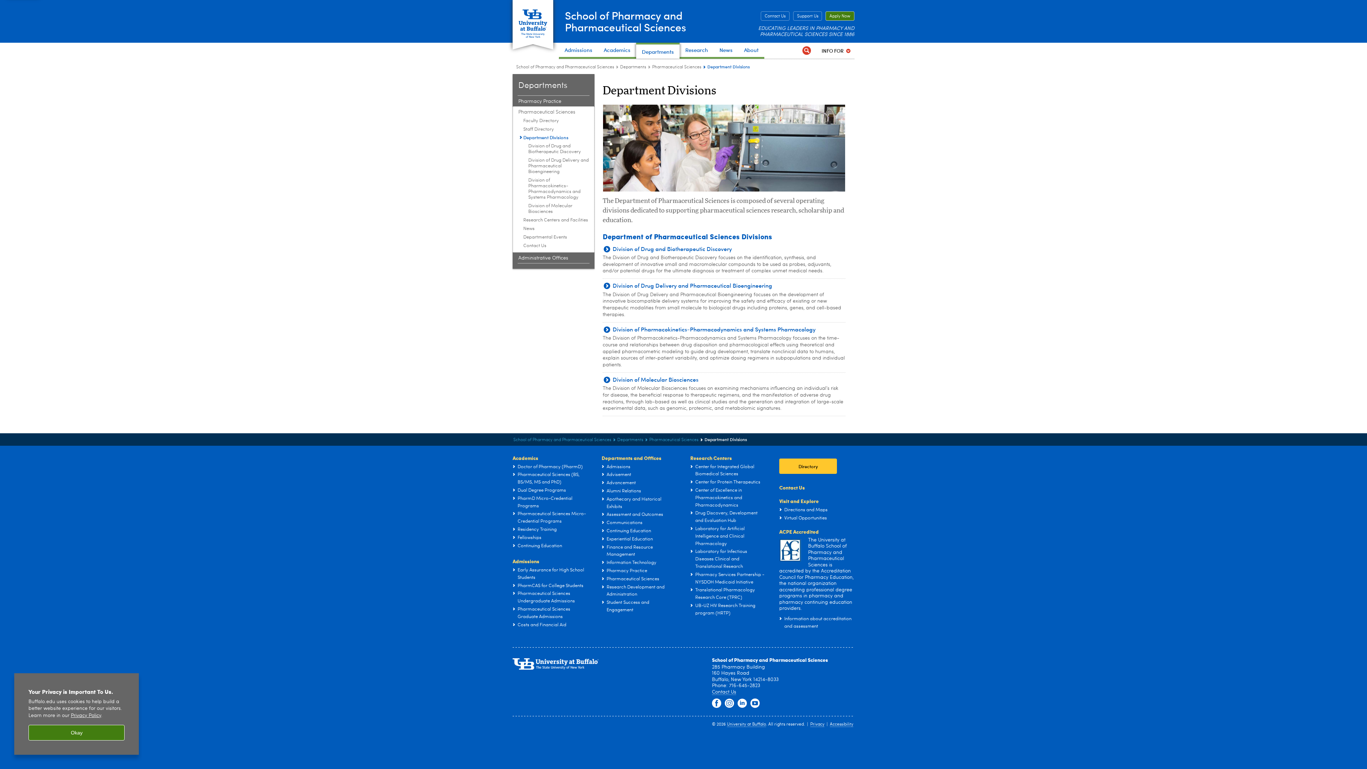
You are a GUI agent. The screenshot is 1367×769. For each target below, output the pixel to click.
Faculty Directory (541, 121)
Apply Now (839, 16)
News (529, 228)
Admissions (526, 561)
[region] (76, 714)
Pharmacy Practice (539, 101)
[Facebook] (716, 703)
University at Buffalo (746, 724)
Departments (633, 67)
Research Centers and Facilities (555, 220)
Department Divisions (546, 137)
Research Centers (711, 457)
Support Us (807, 16)
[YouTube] (755, 703)
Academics (525, 457)
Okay (77, 733)
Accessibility (841, 724)
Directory (808, 466)
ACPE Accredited (799, 531)
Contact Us (775, 16)
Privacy (817, 724)
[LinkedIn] (742, 703)
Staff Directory (538, 129)
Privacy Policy (86, 715)
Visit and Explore (799, 500)
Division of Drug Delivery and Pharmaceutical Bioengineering (558, 166)
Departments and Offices (631, 457)
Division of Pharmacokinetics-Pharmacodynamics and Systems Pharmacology (554, 189)
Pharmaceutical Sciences (676, 67)
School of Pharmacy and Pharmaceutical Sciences (625, 21)
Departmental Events (545, 237)
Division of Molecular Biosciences (550, 209)
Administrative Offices (543, 258)
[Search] (806, 51)
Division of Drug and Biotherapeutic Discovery (554, 149)
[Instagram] (729, 703)
